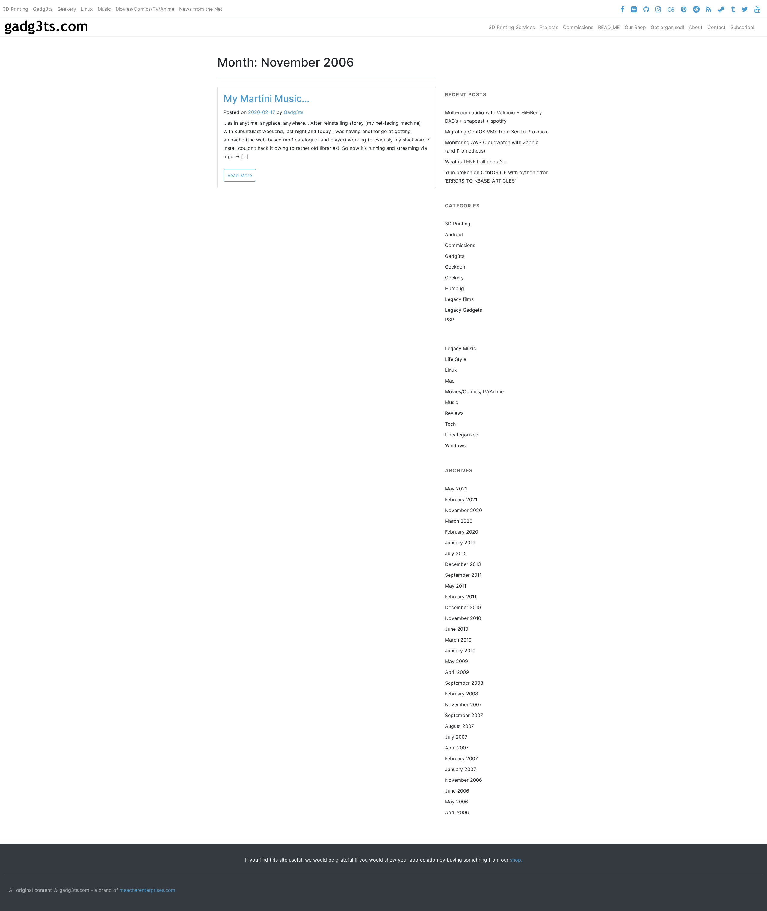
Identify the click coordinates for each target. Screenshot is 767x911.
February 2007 (461, 758)
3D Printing (457, 224)
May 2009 (456, 661)
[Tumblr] (733, 9)
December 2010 (463, 607)
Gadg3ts (293, 112)
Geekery (454, 278)
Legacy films (459, 299)
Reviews (454, 413)
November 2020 (463, 510)
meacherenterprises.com (147, 890)
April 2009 (457, 672)
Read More (239, 175)
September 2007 (464, 715)
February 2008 (461, 694)
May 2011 (455, 586)
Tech (450, 424)
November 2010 (463, 618)
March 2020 (458, 521)
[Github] (646, 9)
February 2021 (461, 499)
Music (451, 402)
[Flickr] (633, 9)
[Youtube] (757, 9)
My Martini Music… (266, 98)
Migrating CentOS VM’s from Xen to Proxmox (496, 132)
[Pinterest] (683, 9)
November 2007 (463, 704)
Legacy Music (460, 348)
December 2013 (463, 564)
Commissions (460, 245)
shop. (516, 860)
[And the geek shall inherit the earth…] (47, 27)
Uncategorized (461, 435)
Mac (450, 381)
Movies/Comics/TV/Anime (474, 391)
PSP (449, 320)
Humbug (454, 288)
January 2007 (460, 769)
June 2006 (457, 791)
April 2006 (457, 812)
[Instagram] (658, 9)
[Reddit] (696, 9)
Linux (451, 370)
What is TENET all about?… (475, 162)
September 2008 (464, 683)
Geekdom (456, 267)
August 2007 (459, 726)
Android (454, 234)
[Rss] (708, 9)
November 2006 (463, 780)
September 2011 (463, 575)
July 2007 (456, 737)
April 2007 (457, 748)
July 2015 (456, 553)
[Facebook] (622, 9)
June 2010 (456, 629)
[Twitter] (744, 9)
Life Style (455, 359)
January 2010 (460, 650)
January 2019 (460, 543)
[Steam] (721, 9)
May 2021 (456, 489)
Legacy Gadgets (463, 310)
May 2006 (456, 802)
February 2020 (461, 532)
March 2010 (458, 640)
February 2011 (460, 597)
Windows (455, 445)
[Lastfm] (671, 9)
